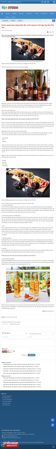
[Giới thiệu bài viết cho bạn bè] (48, 32)
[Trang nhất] (2, 13)
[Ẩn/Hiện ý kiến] (26, 333)
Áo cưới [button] (36, 13)
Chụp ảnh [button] (21, 13)
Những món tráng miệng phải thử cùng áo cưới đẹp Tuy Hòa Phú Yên (19, 382)
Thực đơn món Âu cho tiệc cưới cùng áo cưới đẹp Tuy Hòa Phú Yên (18, 384)
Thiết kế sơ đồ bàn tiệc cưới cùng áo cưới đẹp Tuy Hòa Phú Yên (17, 366)
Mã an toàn (5, 348)
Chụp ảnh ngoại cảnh (7, 396)
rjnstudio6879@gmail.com (16, 2)
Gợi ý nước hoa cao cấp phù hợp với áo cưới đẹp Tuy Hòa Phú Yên (18, 373)
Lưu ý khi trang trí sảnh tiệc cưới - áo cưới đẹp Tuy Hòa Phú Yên (18, 380)
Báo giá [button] (52, 13)
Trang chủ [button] (7, 13)
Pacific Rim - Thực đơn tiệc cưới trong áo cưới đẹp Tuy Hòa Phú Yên (19, 371)
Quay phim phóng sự (7, 401)
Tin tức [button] (7, 17)
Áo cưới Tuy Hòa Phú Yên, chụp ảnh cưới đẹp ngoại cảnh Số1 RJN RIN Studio (26, 442)
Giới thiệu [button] (14, 13)
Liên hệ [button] (13, 17)
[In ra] (50, 32)
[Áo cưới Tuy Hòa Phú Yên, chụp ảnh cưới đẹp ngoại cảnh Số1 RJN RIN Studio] (10, 7)
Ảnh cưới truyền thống (7, 399)
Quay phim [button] (29, 13)
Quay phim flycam (6, 403)
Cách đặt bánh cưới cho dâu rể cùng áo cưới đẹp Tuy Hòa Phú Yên (18, 364)
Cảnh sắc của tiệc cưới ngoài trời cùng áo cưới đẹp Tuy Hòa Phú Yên (19, 386)
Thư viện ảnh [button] (44, 13)
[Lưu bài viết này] (53, 32)
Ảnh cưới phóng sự (7, 398)
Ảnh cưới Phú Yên (6, 405)
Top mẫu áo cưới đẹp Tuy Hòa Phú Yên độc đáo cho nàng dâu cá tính (19, 368)
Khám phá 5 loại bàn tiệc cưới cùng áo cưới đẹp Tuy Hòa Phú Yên (18, 378)
